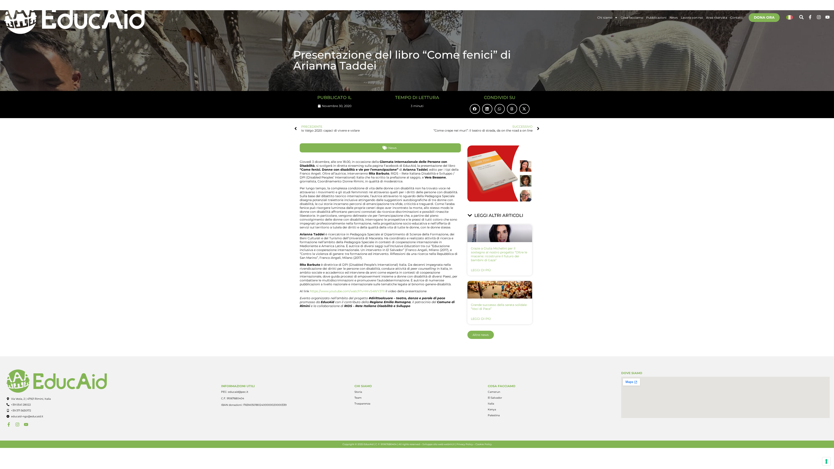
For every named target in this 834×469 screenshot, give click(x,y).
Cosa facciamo (632, 18)
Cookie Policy (483, 444)
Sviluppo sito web (432, 444)
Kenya (492, 409)
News (674, 18)
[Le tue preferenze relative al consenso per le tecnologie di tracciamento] (826, 461)
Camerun (494, 391)
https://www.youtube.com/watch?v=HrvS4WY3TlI (347, 291)
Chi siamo (604, 18)
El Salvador (495, 397)
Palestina (494, 415)
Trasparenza (362, 403)
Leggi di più (481, 270)
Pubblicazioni (656, 18)
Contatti (736, 18)
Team (358, 397)
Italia (491, 403)
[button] (475, 109)
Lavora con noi (692, 18)
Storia (358, 391)
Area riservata (716, 18)
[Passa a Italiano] (789, 17)
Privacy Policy (465, 444)
